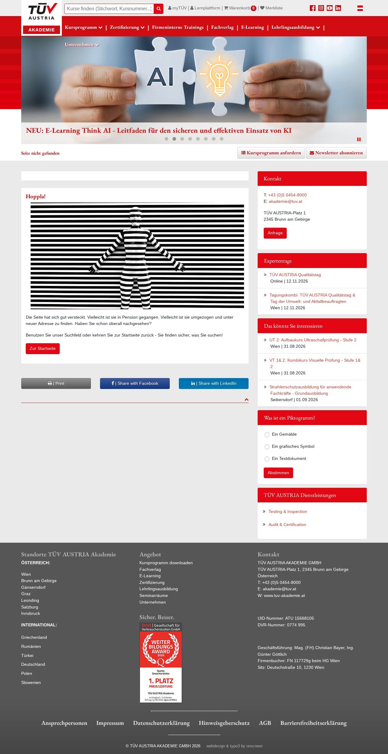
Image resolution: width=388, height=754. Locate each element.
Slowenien (31, 682)
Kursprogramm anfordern (274, 152)
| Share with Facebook (136, 383)
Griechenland (34, 637)
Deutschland (33, 664)
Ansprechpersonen (64, 723)
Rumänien (31, 646)
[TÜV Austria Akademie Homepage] (41, 18)
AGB (265, 723)
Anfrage (275, 232)
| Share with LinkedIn (215, 383)
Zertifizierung (152, 582)
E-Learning (252, 27)
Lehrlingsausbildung (158, 588)
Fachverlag (222, 27)
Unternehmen (152, 602)
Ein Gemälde (284, 434)
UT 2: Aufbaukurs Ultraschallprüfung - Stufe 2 (312, 339)
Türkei (27, 655)
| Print (58, 383)
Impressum (110, 723)
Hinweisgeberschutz (224, 723)
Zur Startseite (43, 348)
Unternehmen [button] (79, 44)
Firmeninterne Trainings (178, 27)
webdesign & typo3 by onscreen (234, 746)
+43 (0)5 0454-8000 (287, 195)
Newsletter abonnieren (339, 152)
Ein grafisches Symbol (293, 446)
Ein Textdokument (289, 458)
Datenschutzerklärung (161, 723)
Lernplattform (206, 7)
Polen (26, 673)
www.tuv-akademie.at (284, 595)
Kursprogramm (81, 27)
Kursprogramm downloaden (166, 562)
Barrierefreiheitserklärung (313, 723)
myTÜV (179, 7)
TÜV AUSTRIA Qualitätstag (295, 274)
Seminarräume (153, 595)
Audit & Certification (287, 524)
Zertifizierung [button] (124, 27)
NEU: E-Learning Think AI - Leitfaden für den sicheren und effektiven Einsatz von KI (159, 130)
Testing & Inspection (288, 511)
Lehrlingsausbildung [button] (293, 27)
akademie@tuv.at (285, 201)
